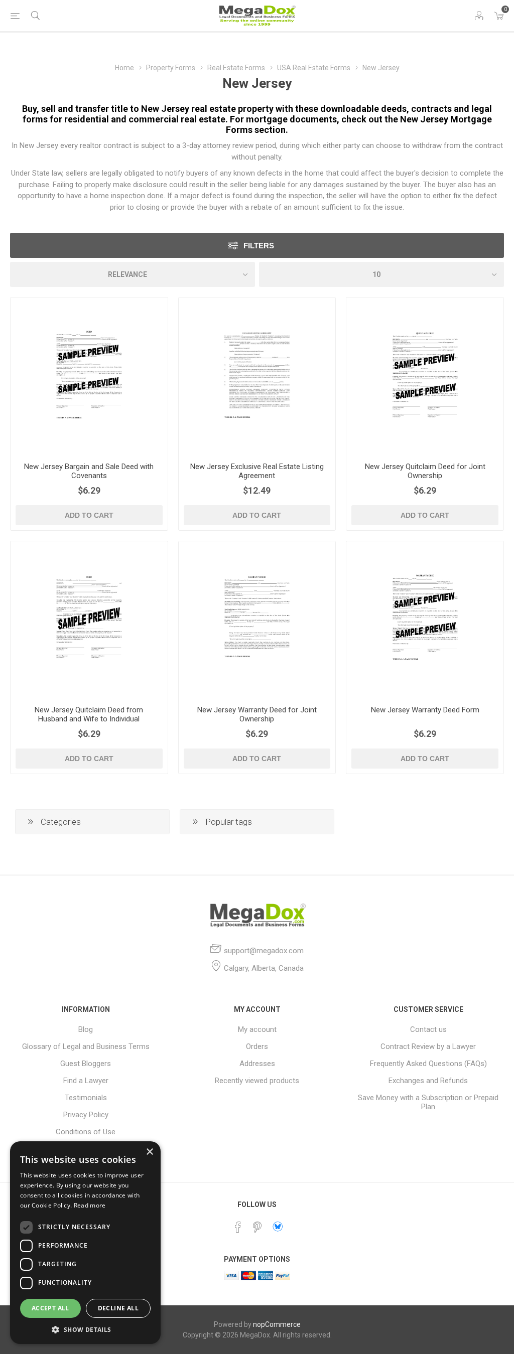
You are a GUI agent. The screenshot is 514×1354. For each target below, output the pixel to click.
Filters (258, 245)
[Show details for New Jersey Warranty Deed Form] (424, 619)
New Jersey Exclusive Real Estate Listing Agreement (257, 471)
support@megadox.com (264, 950)
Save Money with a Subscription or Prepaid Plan (428, 1102)
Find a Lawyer (85, 1080)
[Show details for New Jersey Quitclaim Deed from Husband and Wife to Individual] (89, 619)
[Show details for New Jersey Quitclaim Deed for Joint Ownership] (424, 376)
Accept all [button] (50, 1308)
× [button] (149, 1152)
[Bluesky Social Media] (278, 1227)
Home (124, 68)
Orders (257, 1046)
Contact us (428, 1029)
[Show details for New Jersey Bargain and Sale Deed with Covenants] (89, 376)
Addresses (257, 1063)
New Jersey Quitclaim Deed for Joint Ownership (425, 471)
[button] (85, 1329)
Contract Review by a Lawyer (428, 1046)
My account (257, 1029)
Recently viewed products (257, 1080)
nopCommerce (277, 1324)
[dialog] (85, 1242)
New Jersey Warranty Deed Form (425, 709)
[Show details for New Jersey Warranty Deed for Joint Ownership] (257, 619)
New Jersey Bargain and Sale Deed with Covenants (89, 471)
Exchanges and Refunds (428, 1080)
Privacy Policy (85, 1114)
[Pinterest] (257, 1227)
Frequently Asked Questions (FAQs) (428, 1063)
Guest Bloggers (85, 1063)
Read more (90, 1205)
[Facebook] (238, 1227)
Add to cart (89, 515)
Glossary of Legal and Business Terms (86, 1046)
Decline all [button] (118, 1308)
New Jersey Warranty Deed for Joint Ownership (257, 714)
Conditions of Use (85, 1131)
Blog (85, 1029)
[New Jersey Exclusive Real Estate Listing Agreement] (257, 376)
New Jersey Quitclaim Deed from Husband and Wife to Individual (89, 714)
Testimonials (86, 1097)
